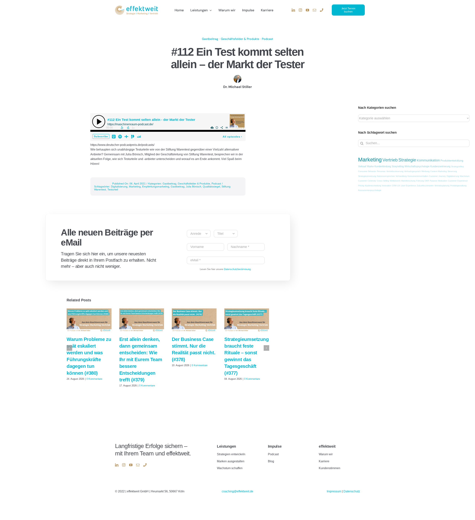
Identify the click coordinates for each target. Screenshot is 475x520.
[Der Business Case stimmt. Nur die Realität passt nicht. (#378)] (194, 320)
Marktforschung (408, 181)
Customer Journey (437, 176)
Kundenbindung (382, 166)
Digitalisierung (119, 186)
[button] (69, 348)
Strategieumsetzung (367, 176)
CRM (394, 185)
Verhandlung (401, 176)
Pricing (361, 185)
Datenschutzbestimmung (237, 269)
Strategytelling (457, 166)
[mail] (314, 10)
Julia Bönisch (193, 186)
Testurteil (112, 189)
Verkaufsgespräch (412, 171)
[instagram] (300, 10)
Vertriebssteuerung (394, 171)
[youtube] (307, 10)
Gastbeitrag (210, 39)
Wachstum (464, 176)
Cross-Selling (383, 181)
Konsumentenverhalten (417, 176)
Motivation (442, 181)
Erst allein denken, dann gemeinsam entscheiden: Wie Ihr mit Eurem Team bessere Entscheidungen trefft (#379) (140, 359)
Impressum (334, 491)
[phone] (321, 10)
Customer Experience (458, 181)
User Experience (408, 185)
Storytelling (398, 166)
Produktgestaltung (458, 185)
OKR (427, 181)
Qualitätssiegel (211, 186)
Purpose (433, 181)
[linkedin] (293, 10)
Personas (381, 171)
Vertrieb (390, 160)
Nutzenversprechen (386, 176)
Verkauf (362, 166)
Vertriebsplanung (441, 185)
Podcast (267, 39)
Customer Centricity (367, 181)
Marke (370, 166)
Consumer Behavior (367, 171)
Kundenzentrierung (440, 166)
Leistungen (226, 446)
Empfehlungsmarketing (155, 186)
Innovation (386, 185)
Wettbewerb (395, 181)
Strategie (407, 160)
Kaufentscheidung (373, 185)
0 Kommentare (94, 378)
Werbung (425, 171)
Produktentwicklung (451, 160)
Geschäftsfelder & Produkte (240, 39)
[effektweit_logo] (136, 7)
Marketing (135, 186)
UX (398, 185)
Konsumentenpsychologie (369, 190)
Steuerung (452, 171)
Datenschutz (351, 491)
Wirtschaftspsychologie (417, 166)
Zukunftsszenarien (425, 185)
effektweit (327, 446)
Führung (420, 181)
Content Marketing (438, 171)
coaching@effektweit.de (237, 491)
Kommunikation (428, 160)
